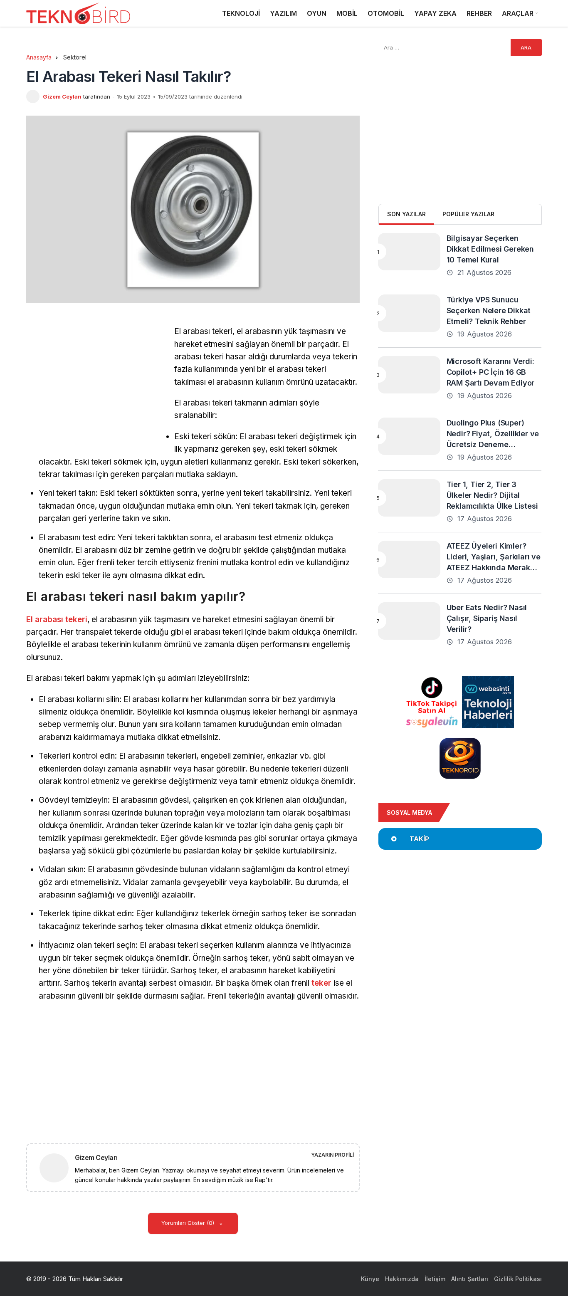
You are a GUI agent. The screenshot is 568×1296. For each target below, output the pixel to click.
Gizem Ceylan (62, 96)
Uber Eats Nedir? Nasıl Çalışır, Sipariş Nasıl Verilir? (487, 618)
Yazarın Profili (332, 1155)
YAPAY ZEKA (435, 13)
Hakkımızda (402, 1278)
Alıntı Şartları (469, 1278)
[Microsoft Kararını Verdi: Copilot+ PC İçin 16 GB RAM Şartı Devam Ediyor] (409, 374)
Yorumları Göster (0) (188, 1222)
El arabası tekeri (56, 619)
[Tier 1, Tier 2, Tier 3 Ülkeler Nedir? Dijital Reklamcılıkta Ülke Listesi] (409, 498)
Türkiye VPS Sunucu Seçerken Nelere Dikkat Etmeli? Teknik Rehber (489, 310)
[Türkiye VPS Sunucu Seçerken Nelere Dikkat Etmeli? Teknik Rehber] (409, 313)
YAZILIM (283, 13)
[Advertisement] (96, 383)
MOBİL (347, 13)
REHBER (479, 13)
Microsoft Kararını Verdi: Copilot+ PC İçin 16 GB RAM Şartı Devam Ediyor (491, 372)
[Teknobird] (78, 13)
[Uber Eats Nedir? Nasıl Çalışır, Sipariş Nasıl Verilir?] (409, 621)
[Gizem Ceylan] (57, 1167)
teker (321, 983)
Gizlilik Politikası (518, 1278)
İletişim (435, 1278)
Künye (370, 1278)
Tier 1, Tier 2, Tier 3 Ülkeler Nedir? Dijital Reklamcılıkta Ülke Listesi (492, 495)
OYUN (316, 13)
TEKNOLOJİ (241, 13)
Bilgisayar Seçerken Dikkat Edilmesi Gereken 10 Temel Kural (490, 249)
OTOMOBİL (386, 13)
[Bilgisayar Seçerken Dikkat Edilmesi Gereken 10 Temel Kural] (409, 251)
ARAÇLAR (517, 13)
